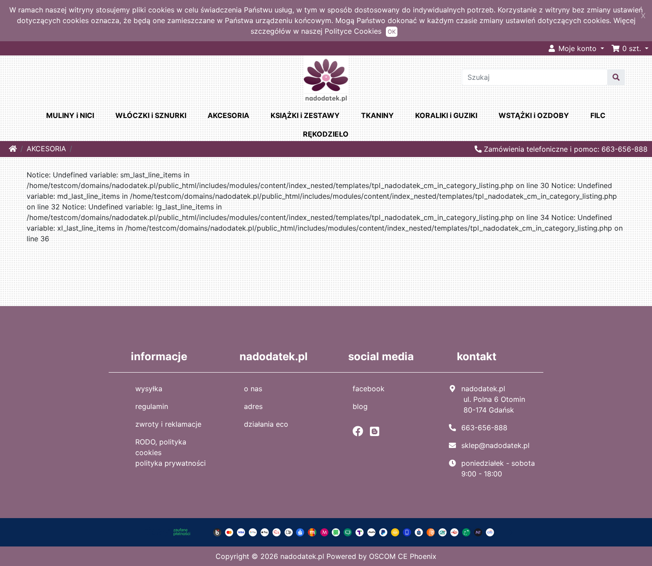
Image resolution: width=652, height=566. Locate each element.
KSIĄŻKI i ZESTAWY (305, 115)
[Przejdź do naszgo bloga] (377, 431)
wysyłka (148, 388)
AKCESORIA (228, 115)
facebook (369, 388)
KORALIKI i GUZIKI (446, 115)
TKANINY (377, 115)
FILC (597, 115)
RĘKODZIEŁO (326, 134)
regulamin (151, 406)
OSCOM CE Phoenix (402, 556)
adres (253, 406)
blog (360, 406)
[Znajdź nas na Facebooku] (360, 431)
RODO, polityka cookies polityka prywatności (170, 452)
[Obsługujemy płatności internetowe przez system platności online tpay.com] (326, 531)
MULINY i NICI (70, 115)
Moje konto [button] (577, 48)
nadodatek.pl (302, 556)
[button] (630, 48)
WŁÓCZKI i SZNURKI (150, 115)
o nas (253, 388)
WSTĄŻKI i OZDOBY (534, 115)
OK (392, 31)
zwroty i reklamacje (168, 424)
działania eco (266, 424)
